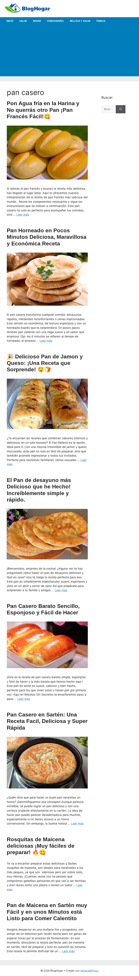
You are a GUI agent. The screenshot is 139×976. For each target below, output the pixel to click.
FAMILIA (100, 21)
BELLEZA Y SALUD (80, 21)
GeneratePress (89, 970)
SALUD (23, 21)
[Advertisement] (69, 50)
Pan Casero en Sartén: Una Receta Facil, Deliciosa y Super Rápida (47, 721)
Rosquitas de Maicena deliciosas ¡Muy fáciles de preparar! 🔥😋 (40, 846)
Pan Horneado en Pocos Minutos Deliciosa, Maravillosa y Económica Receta (46, 237)
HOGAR (37, 21)
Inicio (9, 21)
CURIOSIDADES (55, 21)
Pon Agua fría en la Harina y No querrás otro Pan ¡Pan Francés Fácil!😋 (43, 109)
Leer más (22, 214)
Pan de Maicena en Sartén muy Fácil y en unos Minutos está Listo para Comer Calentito (47, 911)
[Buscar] (120, 109)
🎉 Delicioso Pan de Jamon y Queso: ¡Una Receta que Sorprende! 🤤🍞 (45, 363)
